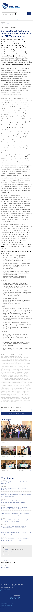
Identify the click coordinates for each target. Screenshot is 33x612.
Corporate (18, 19)
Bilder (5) (6, 419)
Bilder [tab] (8, 24)
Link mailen (8, 554)
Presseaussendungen (8, 19)
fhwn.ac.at (3, 404)
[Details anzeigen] (30, 442)
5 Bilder (22, 39)
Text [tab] (3, 24)
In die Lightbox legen (17, 413)
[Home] (10, 5)
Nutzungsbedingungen (6, 603)
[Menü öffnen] (29, 13)
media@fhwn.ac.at (6, 567)
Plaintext (7, 549)
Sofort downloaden (17, 410)
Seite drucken (8, 551)
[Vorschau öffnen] (16, 431)
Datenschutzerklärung (6, 605)
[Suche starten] (15, 14)
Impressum (3, 607)
